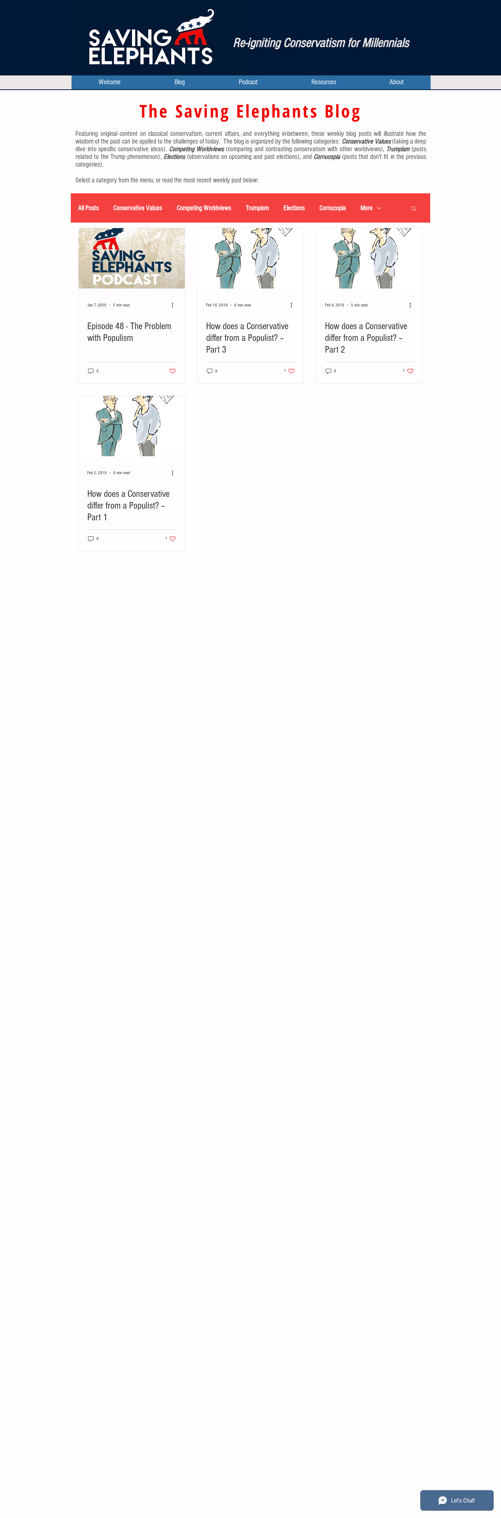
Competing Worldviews (204, 208)
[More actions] (175, 305)
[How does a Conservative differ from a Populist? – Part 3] (250, 258)
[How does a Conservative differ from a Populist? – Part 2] (369, 258)
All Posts (88, 208)
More (367, 208)
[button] (413, 209)
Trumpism (257, 208)
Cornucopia (332, 208)
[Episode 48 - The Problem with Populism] (131, 258)
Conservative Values (137, 208)
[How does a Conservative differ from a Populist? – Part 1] (131, 426)
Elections (294, 208)
